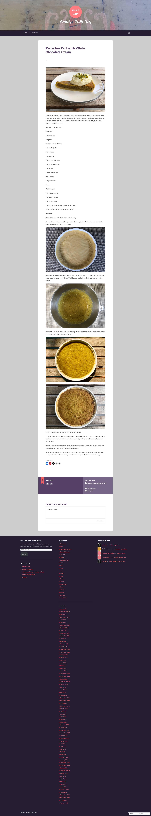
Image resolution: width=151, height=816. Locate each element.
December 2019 (65, 673)
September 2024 (65, 617)
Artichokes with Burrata (28, 574)
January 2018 (64, 727)
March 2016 (63, 787)
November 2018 (65, 700)
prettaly (104, 545)
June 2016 (63, 779)
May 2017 (63, 749)
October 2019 (64, 679)
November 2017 (65, 733)
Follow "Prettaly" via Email (30, 540)
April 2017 (63, 752)
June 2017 (63, 746)
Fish (61, 565)
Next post (90, 491)
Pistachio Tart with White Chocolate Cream (65, 50)
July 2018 (63, 711)
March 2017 (63, 754)
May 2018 (63, 717)
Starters (62, 595)
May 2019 (63, 692)
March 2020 (63, 671)
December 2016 (65, 762)
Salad (61, 587)
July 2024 (63, 620)
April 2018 (63, 719)
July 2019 (63, 687)
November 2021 (65, 636)
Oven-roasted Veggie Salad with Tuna (33, 572)
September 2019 (65, 681)
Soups (62, 592)
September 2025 (65, 611)
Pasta (61, 573)
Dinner (62, 557)
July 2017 (63, 744)
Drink (61, 563)
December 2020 (65, 649)
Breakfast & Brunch (65, 549)
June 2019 (63, 690)
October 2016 (64, 768)
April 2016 (63, 784)
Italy (61, 571)
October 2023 (64, 628)
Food (61, 568)
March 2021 (63, 641)
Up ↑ (129, 812)
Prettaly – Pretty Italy (75, 21)
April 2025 (63, 614)
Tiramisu (24, 577)
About (25, 33)
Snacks (62, 590)
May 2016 (63, 781)
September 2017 (65, 738)
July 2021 (63, 638)
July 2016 (63, 776)
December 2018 (65, 698)
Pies (104, 483)
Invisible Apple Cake (27, 569)
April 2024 (63, 622)
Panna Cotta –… (106, 557)
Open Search (129, 33)
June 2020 (63, 663)
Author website (51, 484)
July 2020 (63, 660)
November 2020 (65, 652)
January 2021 (64, 646)
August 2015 (64, 803)
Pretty (62, 579)
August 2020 (64, 657)
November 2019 (65, 676)
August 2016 (64, 773)
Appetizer (63, 544)
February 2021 (64, 644)
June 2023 (63, 630)
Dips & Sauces (64, 560)
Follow (24, 554)
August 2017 (64, 741)
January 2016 (64, 792)
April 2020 (63, 668)
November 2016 (65, 765)
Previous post (91, 488)
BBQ (61, 546)
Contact (34, 33)
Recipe (62, 581)
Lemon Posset (26, 566)
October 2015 (64, 800)
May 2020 (63, 665)
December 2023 (65, 625)
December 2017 (65, 730)
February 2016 (64, 789)
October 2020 (64, 655)
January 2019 (64, 695)
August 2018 (64, 708)
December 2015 (65, 795)
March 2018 (63, 722)
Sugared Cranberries (119, 557)
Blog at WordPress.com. (28, 812)
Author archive (47, 484)
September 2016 (65, 770)
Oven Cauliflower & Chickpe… (117, 561)
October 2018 (64, 703)
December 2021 (65, 633)
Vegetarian (63, 598)
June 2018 (63, 714)
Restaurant (63, 584)
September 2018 (65, 706)
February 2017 (64, 757)
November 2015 (65, 797)
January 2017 (64, 760)
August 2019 (64, 684)
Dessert (100, 483)
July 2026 (63, 609)
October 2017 (64, 735)
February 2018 (64, 725)
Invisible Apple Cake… (108, 553)
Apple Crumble (121, 553)
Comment (99, 521)
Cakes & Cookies (92, 483)
